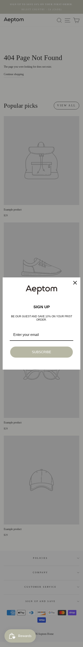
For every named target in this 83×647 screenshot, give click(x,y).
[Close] (75, 282)
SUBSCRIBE (41, 352)
